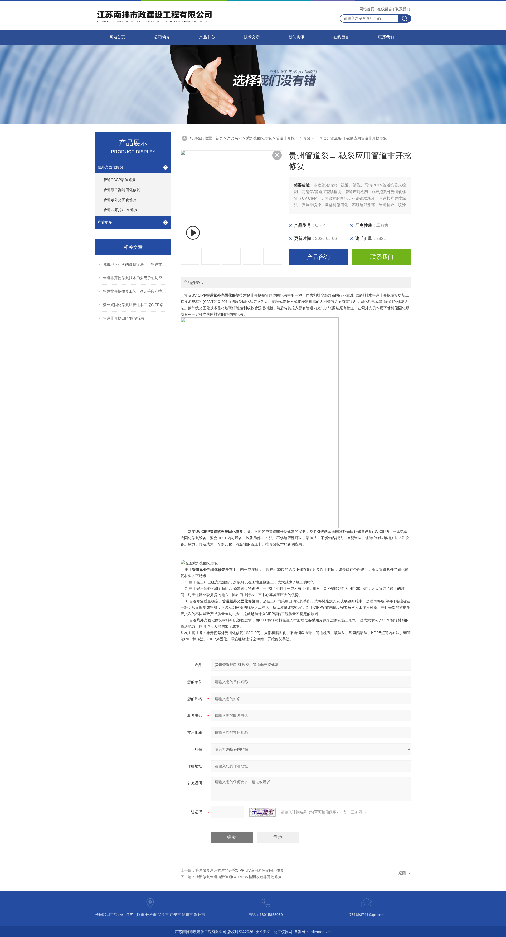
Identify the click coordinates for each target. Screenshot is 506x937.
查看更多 (105, 222)
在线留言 (384, 9)
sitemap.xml (321, 932)
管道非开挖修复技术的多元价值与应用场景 (136, 278)
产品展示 (234, 138)
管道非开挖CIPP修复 (120, 210)
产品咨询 (318, 257)
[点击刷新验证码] (262, 812)
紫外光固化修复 (110, 167)
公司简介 (162, 37)
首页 (219, 138)
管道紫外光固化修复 (120, 200)
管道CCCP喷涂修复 (119, 180)
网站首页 (366, 9)
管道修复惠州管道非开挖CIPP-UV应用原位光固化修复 (239, 870)
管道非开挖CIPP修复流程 (124, 318)
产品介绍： (194, 282)
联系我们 (402, 9)
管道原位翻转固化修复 (121, 190)
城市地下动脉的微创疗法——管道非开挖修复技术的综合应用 (136, 264)
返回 (402, 873)
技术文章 (252, 37)
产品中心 (207, 37)
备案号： (301, 932)
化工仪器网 (283, 932)
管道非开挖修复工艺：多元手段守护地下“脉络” (136, 291)
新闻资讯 (296, 37)
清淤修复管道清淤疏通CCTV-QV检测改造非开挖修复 (238, 877)
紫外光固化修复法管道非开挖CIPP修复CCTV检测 (136, 305)
